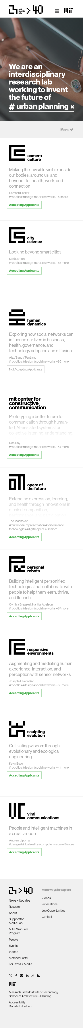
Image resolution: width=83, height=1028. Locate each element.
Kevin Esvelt (16, 764)
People (13, 940)
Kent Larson (17, 259)
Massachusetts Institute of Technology (33, 992)
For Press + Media (20, 964)
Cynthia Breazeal (20, 604)
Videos (13, 952)
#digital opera (35, 529)
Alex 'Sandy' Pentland (22, 357)
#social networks (44, 197)
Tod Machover (18, 521)
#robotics (15, 197)
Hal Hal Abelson (42, 604)
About (13, 913)
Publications (50, 904)
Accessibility (17, 1002)
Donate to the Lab (20, 1006)
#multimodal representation (27, 525)
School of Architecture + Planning (30, 996)
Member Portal (18, 958)
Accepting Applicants (24, 205)
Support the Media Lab (16, 921)
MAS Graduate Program (18, 931)
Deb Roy (14, 443)
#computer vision (50, 844)
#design (27, 197)
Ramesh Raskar (19, 193)
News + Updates (19, 900)
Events (13, 946)
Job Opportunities (53, 911)
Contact (47, 917)
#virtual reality (29, 844)
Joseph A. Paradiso (21, 681)
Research (15, 907)
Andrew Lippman (20, 840)
